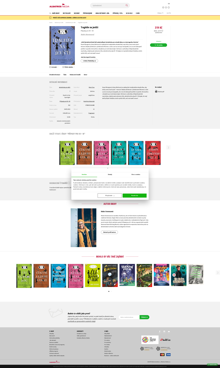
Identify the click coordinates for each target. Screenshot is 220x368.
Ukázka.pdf (159, 91)
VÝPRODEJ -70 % (117, 13)
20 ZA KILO (129, 13)
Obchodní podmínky (54, 338)
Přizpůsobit (108, 195)
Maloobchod (107, 338)
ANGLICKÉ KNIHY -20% (102, 13)
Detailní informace (54, 75)
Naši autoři (52, 336)
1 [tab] (108, 291)
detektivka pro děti (64, 87)
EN (169, 3)
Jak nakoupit (52, 340)
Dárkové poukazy (53, 349)
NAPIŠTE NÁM (213, 364)
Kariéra (106, 349)
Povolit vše (134, 195)
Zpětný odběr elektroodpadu (56, 355)
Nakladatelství (108, 336)
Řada (65, 75)
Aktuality (51, 333)
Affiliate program (53, 351)
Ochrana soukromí (54, 353)
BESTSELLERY (67, 13)
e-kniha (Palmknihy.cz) (89, 61)
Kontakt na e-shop (81, 333)
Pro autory (107, 340)
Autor (85, 75)
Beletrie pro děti (59, 22)
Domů (50, 22)
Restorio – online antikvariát (111, 355)
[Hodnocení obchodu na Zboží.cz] (165, 339)
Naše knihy (55, 13)
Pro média (107, 344)
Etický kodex (107, 351)
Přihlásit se (144, 317)
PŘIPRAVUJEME (87, 13)
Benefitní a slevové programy (57, 344)
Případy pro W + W (65, 101)
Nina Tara (91, 87)
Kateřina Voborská (89, 101)
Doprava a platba (53, 342)
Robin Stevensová (87, 34)
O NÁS (138, 13)
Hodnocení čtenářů (75, 75)
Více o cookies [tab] (135, 174)
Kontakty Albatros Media (83, 338)
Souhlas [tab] (84, 174)
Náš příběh (107, 333)
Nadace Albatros (108, 353)
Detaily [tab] (110, 174)
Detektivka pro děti (71, 22)
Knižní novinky (53, 347)
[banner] (59, 4)
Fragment (91, 113)
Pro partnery (107, 342)
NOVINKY (77, 13)
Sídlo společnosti (81, 336)
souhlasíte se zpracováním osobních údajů (81, 321)
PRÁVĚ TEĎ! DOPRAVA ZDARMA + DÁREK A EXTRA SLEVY (69, 17)
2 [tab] (111, 291)
